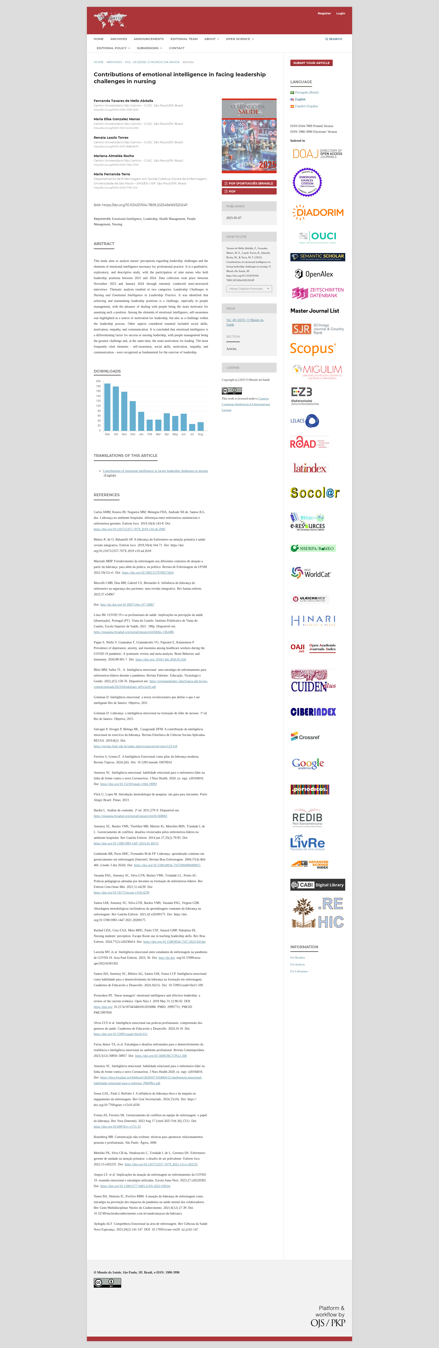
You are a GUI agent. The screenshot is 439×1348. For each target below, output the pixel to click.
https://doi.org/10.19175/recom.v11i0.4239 (121, 892)
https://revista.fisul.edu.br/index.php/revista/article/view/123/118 (135, 746)
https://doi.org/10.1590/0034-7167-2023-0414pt (174, 941)
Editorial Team (184, 39)
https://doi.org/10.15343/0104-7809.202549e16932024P (144, 205)
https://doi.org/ (103, 1007)
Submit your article (311, 63)
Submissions (148, 48)
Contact (177, 48)
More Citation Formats (246, 288)
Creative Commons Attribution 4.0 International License (246, 404)
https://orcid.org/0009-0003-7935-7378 (116, 164)
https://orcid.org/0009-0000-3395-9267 (116, 109)
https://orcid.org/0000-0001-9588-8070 (116, 146)
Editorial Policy (112, 48)
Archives (118, 39)
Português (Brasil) (307, 92)
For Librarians (299, 971)
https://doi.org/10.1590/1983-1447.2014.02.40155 (126, 843)
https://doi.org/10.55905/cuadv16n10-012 (120, 1034)
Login (340, 13)
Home (99, 39)
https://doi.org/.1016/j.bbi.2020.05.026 (161, 659)
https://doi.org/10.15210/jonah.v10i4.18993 (128, 784)
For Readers (297, 957)
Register (324, 13)
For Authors (297, 964)
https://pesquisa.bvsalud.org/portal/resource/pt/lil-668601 (130, 816)
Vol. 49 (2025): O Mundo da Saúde (152, 62)
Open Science (238, 39)
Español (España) (306, 106)
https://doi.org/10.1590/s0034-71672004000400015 (167, 865)
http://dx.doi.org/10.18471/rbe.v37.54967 (127, 604)
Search (335, 39)
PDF (232, 191)
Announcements (149, 39)
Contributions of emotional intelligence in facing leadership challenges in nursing (155, 471)
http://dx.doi (167, 957)
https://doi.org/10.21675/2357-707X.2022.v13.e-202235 (161, 1164)
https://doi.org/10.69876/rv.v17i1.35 (117, 1126)
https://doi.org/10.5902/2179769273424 (148, 572)
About (210, 39)
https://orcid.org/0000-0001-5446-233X (116, 128)
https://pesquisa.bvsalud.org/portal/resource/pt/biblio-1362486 (134, 632)
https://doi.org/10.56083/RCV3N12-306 (161, 1056)
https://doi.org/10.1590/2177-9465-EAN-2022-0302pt (135, 1186)
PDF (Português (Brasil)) (250, 183)
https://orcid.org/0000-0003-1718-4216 (115, 187)
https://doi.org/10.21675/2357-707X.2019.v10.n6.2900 (129, 529)
